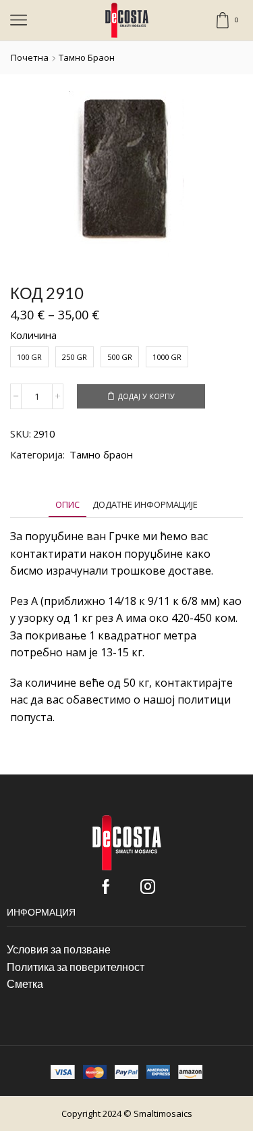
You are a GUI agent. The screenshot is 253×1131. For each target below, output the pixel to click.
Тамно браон (87, 57)
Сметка (25, 983)
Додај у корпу (146, 396)
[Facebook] (106, 886)
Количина (33, 335)
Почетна (30, 57)
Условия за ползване (59, 949)
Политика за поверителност (75, 966)
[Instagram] (147, 886)
